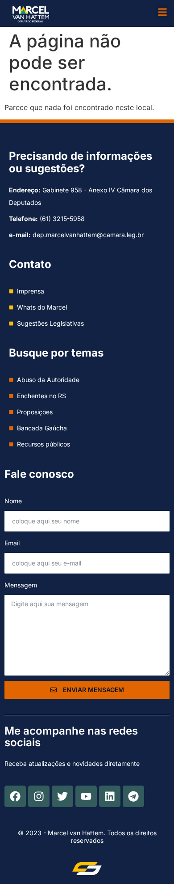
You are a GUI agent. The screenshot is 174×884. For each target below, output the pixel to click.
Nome (13, 501)
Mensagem (20, 585)
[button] (162, 11)
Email (12, 543)
